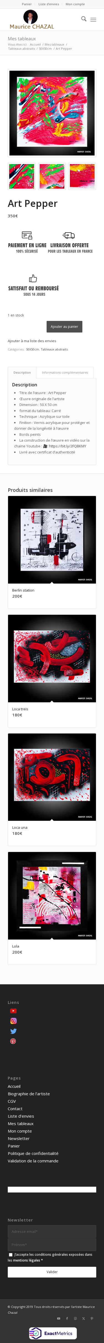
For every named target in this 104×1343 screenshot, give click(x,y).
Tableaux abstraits (54, 349)
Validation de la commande (33, 1160)
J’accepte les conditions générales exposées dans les (50, 1257)
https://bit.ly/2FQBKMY (67, 446)
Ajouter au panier (64, 326)
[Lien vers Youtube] (59, 1318)
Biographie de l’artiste (29, 1093)
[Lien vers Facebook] (67, 1318)
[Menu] (93, 19)
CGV (12, 1101)
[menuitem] (27, 4)
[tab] (22, 372)
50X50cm (32, 349)
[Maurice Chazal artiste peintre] (43, 20)
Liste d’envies (49, 4)
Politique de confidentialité (33, 1153)
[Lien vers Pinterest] (92, 1318)
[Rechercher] (81, 20)
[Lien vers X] (84, 1318)
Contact (15, 1108)
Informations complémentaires (65, 372)
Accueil (14, 1086)
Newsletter (19, 1138)
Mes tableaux (22, 39)
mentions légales (26, 1260)
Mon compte (75, 4)
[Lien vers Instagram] (75, 1318)
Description (22, 372)
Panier (27, 4)
